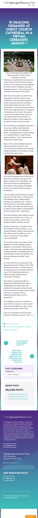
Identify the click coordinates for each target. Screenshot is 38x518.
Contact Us (9, 445)
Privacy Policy (10, 502)
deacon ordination (10, 330)
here (31, 315)
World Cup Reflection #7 (19, 396)
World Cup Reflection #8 (19, 394)
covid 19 (27, 327)
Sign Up (9, 478)
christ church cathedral (15, 327)
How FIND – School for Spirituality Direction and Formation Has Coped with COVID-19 (15, 356)
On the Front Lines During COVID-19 (22, 343)
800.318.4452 (11, 463)
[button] (29, 5)
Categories (9, 371)
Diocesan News (12, 324)
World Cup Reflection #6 (19, 399)
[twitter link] (7, 467)
